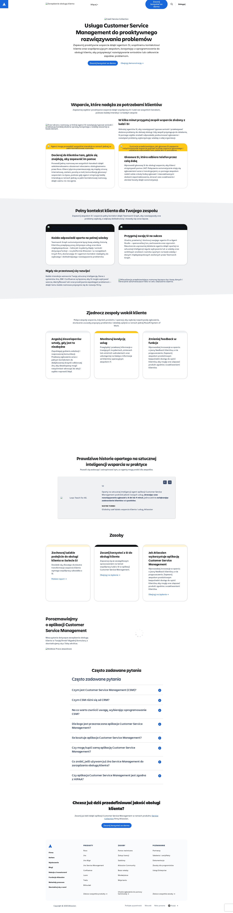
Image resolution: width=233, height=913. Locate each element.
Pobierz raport (58, 579)
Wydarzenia (54, 862)
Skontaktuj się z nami (57, 887)
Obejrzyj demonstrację (131, 63)
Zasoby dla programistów (163, 865)
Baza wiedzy (123, 870)
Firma (51, 853)
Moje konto (122, 880)
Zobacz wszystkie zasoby (163, 894)
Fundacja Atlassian (57, 877)
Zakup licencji (123, 855)
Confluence (87, 870)
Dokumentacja (158, 860)
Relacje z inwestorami (58, 872)
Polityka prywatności (133, 906)
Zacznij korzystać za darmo (103, 63)
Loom (85, 875)
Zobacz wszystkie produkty (94, 894)
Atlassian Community (126, 865)
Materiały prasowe (56, 882)
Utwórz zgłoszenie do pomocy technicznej (130, 893)
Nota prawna (159, 906)
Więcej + (94, 4)
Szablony (121, 860)
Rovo (85, 851)
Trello (85, 880)
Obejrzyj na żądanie (109, 575)
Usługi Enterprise (159, 870)
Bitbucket (87, 885)
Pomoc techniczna (125, 851)
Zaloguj (181, 4)
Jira (84, 855)
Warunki (148, 906)
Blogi (51, 867)
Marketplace (123, 875)
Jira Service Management (93, 865)
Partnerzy (156, 851)
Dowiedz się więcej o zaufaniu (120, 431)
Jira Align (87, 860)
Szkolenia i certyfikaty (161, 855)
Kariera (51, 857)
